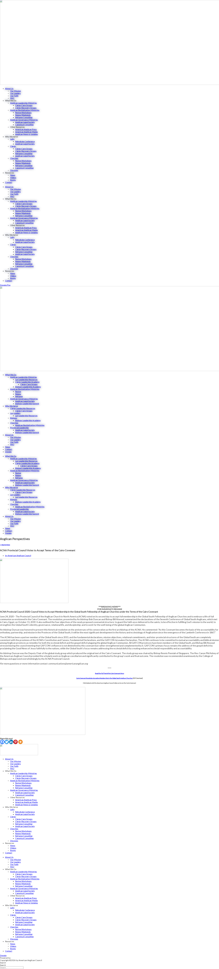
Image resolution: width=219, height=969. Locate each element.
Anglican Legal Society (25, 122)
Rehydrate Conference (25, 141)
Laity (12, 139)
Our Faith (14, 95)
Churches (14, 158)
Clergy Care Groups (23, 105)
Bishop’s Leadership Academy (28, 386)
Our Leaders (15, 93)
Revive (18, 391)
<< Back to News (5, 545)
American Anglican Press (26, 129)
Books (13, 180)
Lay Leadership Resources (26, 379)
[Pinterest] (15, 742)
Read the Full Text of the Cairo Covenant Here (109, 673)
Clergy (13, 146)
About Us (9, 88)
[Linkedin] (11, 742)
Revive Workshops (23, 112)
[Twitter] (6, 742)
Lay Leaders (15, 413)
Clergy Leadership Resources (22, 408)
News (12, 175)
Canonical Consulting (24, 124)
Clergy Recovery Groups (25, 107)
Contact (8, 182)
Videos (13, 177)
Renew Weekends (23, 115)
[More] (20, 742)
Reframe (19, 396)
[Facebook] (2, 742)
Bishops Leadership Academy (28, 420)
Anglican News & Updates (26, 134)
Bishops (13, 418)
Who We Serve (11, 406)
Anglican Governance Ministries (24, 120)
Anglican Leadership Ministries (23, 103)
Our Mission (15, 91)
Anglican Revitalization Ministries (24, 110)
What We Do (10, 374)
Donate (8, 451)
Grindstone (16, 958)
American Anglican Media (26, 132)
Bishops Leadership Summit (27, 403)
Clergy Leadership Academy (27, 382)
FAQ (12, 98)
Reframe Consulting (23, 117)
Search (3, 962)
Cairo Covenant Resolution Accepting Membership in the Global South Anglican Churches (104, 678)
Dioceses (14, 170)
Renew (18, 394)
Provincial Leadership (19, 427)
